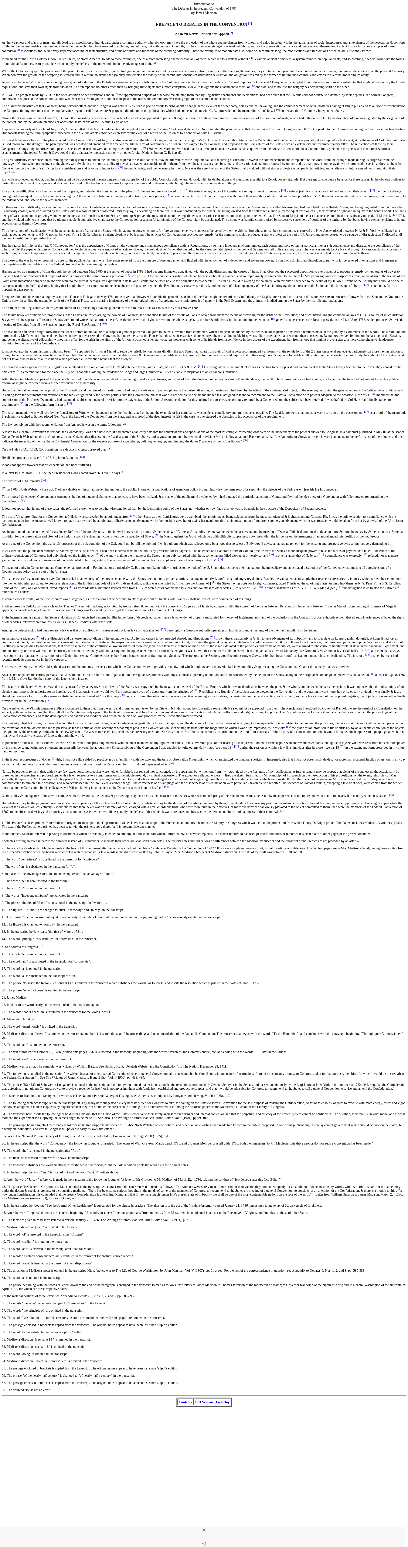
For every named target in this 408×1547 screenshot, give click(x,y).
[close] (204, 1530)
